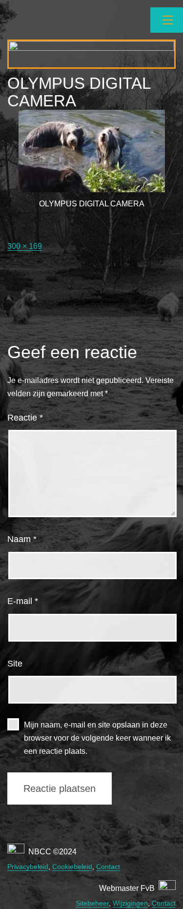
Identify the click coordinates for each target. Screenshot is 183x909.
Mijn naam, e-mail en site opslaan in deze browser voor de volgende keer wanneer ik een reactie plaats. (97, 738)
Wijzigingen (130, 903)
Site (14, 663)
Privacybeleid (27, 866)
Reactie (25, 418)
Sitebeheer (92, 903)
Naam (22, 539)
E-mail (22, 601)
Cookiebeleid (72, 866)
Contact (108, 866)
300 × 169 (24, 246)
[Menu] (166, 20)
